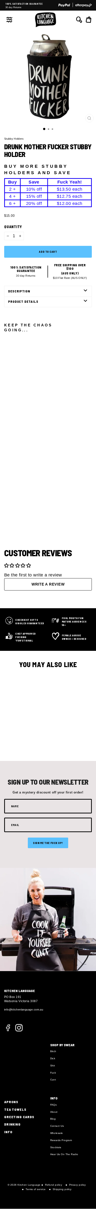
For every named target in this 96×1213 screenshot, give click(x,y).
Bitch (53, 1051)
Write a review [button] (48, 584)
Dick (52, 1058)
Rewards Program (61, 1140)
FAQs (53, 1104)
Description (19, 291)
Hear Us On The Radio (64, 1154)
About (54, 1112)
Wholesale (56, 1133)
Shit (52, 1065)
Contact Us (57, 1126)
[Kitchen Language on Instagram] (19, 1027)
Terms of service (36, 1189)
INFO (8, 1132)
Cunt (53, 1079)
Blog (53, 1118)
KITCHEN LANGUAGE (19, 991)
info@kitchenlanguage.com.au (23, 1009)
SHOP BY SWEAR (62, 1045)
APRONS (11, 1102)
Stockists (55, 1147)
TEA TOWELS (15, 1109)
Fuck (53, 1072)
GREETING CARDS (19, 1117)
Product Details (23, 301)
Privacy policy (77, 1184)
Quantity (13, 226)
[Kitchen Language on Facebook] (8, 1030)
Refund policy (53, 1184)
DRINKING (12, 1124)
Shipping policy (62, 1189)
